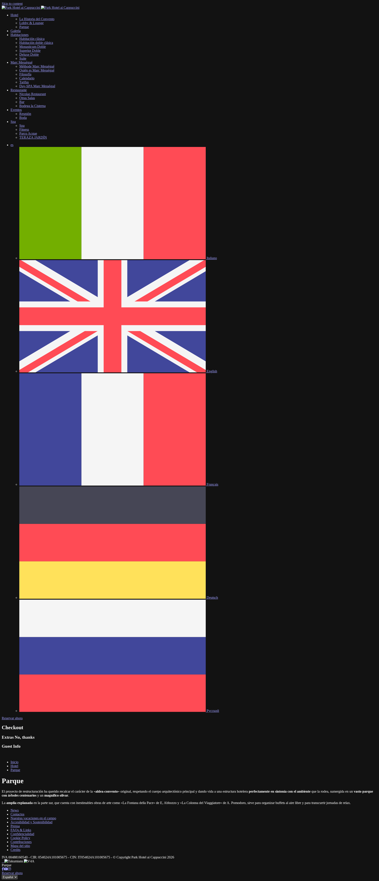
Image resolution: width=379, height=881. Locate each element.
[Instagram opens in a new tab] (9, 869)
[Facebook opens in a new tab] (3, 869)
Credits (15, 850)
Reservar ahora (12, 718)
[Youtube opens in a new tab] (6, 869)
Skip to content (12, 3)
